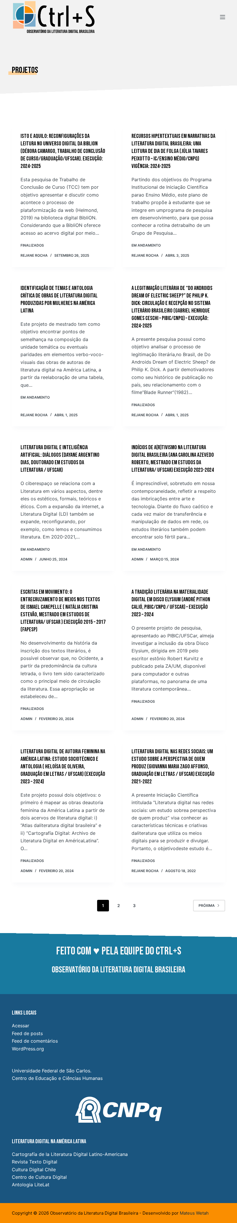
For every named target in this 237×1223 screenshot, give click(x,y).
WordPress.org (28, 1049)
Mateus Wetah (194, 1213)
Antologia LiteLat (30, 1184)
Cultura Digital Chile (34, 1169)
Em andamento (146, 245)
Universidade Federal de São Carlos (51, 1071)
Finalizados (32, 245)
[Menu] (222, 17)
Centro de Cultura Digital (39, 1177)
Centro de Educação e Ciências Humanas (57, 1078)
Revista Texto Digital (34, 1162)
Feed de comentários (35, 1041)
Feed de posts (27, 1033)
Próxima (207, 905)
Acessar (20, 1025)
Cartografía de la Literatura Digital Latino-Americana (70, 1154)
